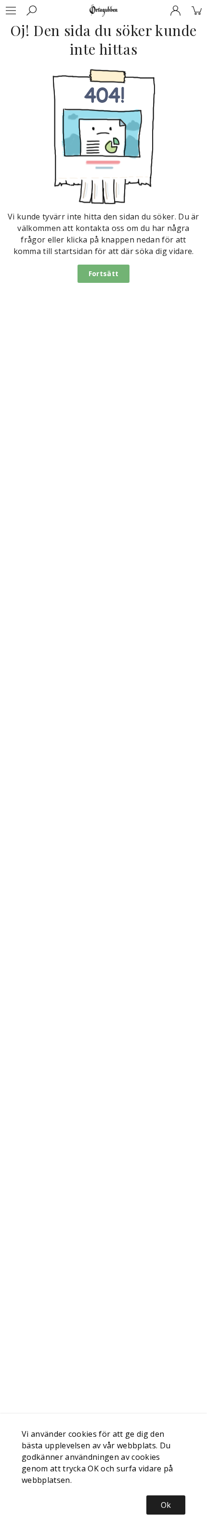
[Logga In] (175, 10)
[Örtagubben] (103, 10)
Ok (166, 1505)
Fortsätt (103, 273)
